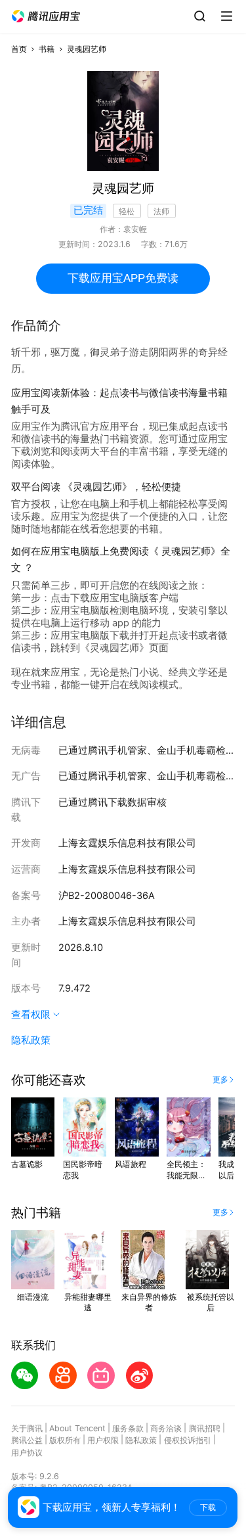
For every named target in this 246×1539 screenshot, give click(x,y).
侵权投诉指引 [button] (187, 1440)
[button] (46, 16)
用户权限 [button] (103, 1440)
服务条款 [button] (128, 1428)
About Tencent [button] (77, 1428)
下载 (208, 1507)
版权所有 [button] (65, 1440)
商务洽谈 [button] (166, 1428)
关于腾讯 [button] (27, 1428)
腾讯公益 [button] (27, 1440)
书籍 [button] (46, 49)
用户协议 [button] (27, 1453)
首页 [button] (19, 49)
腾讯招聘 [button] (204, 1428)
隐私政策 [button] (31, 1040)
